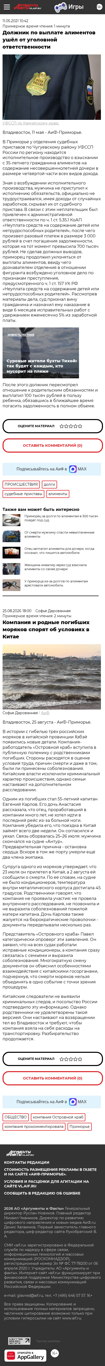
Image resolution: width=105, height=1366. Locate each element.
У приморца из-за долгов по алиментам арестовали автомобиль (56, 583)
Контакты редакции (26, 1162)
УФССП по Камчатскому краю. (31, 123)
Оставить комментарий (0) (52, 445)
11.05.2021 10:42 (15, 21)
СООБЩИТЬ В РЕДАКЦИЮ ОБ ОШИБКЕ (42, 1193)
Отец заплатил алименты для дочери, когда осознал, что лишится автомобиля (59, 551)
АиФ (45, 713)
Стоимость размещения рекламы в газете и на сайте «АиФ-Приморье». (50, 1171)
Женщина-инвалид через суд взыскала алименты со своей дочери (55, 567)
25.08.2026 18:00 (17, 611)
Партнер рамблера (48, 1341)
